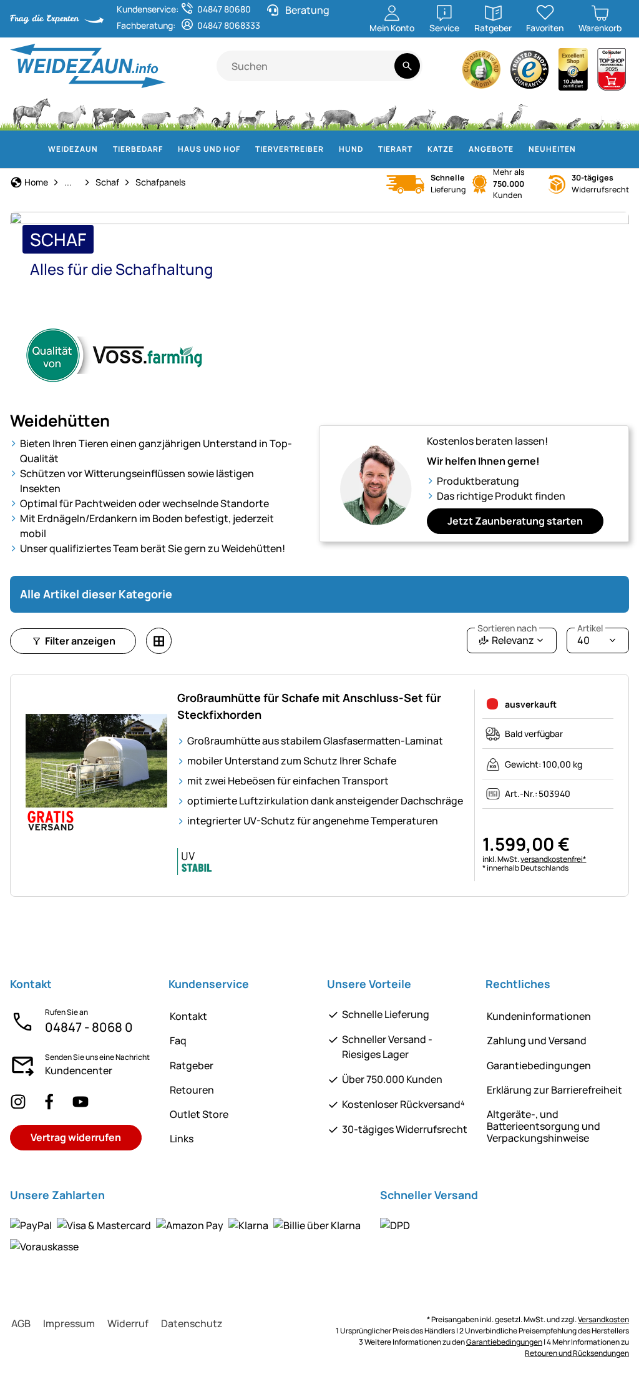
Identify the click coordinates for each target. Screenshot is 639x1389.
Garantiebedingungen (539, 1065)
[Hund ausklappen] (370, 149)
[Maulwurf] (546, 112)
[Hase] (307, 112)
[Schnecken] (596, 112)
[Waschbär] (455, 112)
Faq (178, 1040)
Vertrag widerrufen (76, 1137)
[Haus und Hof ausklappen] (247, 149)
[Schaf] (156, 112)
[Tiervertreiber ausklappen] (331, 149)
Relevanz (507, 637)
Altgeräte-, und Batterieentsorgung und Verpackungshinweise (543, 1126)
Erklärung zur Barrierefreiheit (554, 1090)
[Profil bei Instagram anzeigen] (18, 1101)
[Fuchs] (419, 112)
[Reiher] (519, 112)
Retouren (192, 1090)
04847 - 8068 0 (89, 1027)
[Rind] (113, 112)
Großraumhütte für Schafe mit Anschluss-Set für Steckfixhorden (309, 706)
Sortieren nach (507, 628)
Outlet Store (199, 1114)
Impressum (69, 1323)
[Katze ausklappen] (461, 149)
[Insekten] (618, 112)
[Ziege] (191, 112)
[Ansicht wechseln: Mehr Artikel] (159, 641)
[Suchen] (407, 66)
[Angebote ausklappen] (521, 149)
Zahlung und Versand (537, 1040)
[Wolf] (380, 112)
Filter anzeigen (80, 641)
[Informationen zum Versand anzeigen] (395, 1225)
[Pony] (71, 112)
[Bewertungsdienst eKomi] (482, 72)
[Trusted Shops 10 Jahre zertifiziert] (573, 72)
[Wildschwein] (339, 112)
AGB (21, 1323)
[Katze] (283, 112)
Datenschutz (192, 1323)
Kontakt (188, 1016)
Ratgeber (191, 1065)
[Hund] (251, 112)
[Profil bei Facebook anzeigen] (49, 1101)
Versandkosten (603, 1319)
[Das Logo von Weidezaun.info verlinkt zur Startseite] (113, 66)
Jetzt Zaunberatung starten (515, 521)
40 (590, 637)
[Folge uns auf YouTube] (80, 1101)
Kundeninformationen (539, 1016)
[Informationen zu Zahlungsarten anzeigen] (187, 1235)
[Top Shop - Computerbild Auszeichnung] (611, 72)
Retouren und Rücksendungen (577, 1353)
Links (181, 1138)
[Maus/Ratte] (573, 112)
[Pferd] (31, 112)
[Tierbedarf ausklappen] (170, 149)
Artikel (590, 628)
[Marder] (489, 112)
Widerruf (128, 1323)
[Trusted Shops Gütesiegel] (530, 72)
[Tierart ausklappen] (419, 149)
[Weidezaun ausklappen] (105, 149)
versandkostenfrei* (553, 859)
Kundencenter (78, 1070)
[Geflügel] (221, 112)
